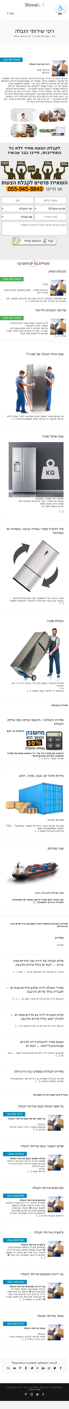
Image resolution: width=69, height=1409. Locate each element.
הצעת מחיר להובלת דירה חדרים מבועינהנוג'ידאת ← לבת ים (42, 1043)
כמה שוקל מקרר (53, 436)
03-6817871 (15, 1114)
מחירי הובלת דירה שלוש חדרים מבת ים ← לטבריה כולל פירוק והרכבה (35, 989)
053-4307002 (15, 1240)
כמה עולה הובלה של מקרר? (45, 354)
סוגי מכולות (56, 848)
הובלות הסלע (57, 271)
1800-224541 (15, 1154)
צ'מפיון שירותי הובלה (49, 1232)
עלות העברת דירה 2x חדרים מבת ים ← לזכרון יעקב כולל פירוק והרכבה (37, 1016)
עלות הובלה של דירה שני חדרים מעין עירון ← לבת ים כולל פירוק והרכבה (38, 962)
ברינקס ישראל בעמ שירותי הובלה (41, 1106)
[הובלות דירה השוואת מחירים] (34, 162)
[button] (61, 8)
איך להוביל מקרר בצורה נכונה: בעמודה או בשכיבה (35, 530)
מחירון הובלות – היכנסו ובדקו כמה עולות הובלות (35, 721)
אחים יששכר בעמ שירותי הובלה (42, 1146)
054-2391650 (15, 1282)
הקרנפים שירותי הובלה (48, 1187)
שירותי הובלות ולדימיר (50, 310)
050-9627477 (15, 1323)
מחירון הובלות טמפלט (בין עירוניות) (39, 1071)
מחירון (59, 937)
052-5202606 (15, 1195)
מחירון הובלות (60, 705)
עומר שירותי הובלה (50, 1315)
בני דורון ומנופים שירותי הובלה (42, 1274)
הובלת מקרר (55, 620)
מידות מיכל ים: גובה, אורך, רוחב (41, 775)
